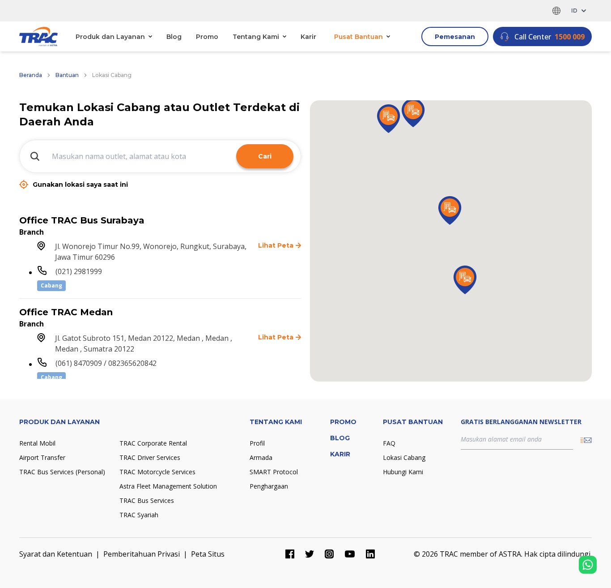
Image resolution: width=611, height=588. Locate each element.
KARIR (340, 454)
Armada (261, 457)
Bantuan (67, 75)
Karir (308, 37)
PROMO (343, 422)
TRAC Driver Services (149, 457)
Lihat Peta (275, 245)
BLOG (340, 438)
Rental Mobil (37, 443)
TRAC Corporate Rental (153, 443)
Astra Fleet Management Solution (168, 486)
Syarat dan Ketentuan (55, 554)
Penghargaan (269, 486)
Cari (265, 156)
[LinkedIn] (370, 553)
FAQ (389, 443)
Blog (174, 37)
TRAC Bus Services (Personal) (62, 472)
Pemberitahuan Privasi (141, 554)
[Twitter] (309, 554)
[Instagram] (329, 553)
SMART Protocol (274, 472)
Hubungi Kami (403, 472)
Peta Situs (208, 554)
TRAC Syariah (138, 515)
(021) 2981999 (78, 271)
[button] (413, 113)
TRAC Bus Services (146, 500)
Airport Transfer (42, 457)
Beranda (30, 75)
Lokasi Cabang (404, 457)
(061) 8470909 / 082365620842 (106, 363)
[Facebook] (289, 553)
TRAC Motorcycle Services (157, 472)
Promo (207, 37)
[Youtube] (349, 554)
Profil (257, 443)
